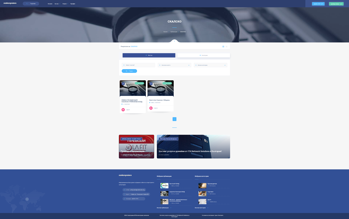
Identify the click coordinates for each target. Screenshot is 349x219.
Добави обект (335, 4)
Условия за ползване (208, 215)
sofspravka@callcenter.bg (137, 189)
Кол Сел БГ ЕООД (174, 183)
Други (209, 199)
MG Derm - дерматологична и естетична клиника (178, 200)
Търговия (210, 191)
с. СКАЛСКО (126, 104)
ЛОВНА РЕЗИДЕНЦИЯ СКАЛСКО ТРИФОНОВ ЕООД (132, 101)
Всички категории (200, 207)
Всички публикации (163, 207)
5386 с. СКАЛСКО (155, 102)
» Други (128, 109)
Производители (212, 183)
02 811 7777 (317, 4)
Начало (50, 3)
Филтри (150, 55)
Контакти (220, 215)
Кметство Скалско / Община (159, 100)
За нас (57, 3)
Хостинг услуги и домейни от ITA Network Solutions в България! (190, 151)
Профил (72, 3)
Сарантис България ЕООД (177, 191)
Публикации (174, 31)
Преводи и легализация (132, 151)
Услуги (65, 3)
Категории (205, 55)
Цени (216, 215)
